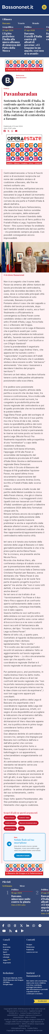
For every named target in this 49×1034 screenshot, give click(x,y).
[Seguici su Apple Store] (16, 931)
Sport (5, 952)
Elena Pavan (10, 818)
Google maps (8, 984)
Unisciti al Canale (22, 856)
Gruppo (29, 944)
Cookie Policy (32, 1028)
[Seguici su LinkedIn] (27, 926)
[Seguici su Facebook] (3, 926)
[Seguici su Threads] (15, 926)
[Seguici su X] (21, 926)
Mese (22, 885)
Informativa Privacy (18, 1028)
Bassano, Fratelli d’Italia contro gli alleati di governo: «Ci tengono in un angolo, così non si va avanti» (34, 43)
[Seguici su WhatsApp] (33, 926)
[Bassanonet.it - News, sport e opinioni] (24, 7)
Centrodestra (10, 823)
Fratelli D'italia (24, 818)
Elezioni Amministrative (28, 823)
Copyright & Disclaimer (15, 1030)
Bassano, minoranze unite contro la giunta (20, 898)
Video (7, 960)
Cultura (6, 949)
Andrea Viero (10, 828)
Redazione (30, 947)
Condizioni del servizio (34, 1030)
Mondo (35, 23)
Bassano (6, 23)
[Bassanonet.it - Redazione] (8, 80)
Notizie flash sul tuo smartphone (24, 841)
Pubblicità (30, 949)
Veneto (21, 23)
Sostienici (42, 1001)
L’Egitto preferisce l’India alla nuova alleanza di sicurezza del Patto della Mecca (11, 42)
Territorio (6, 954)
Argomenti (7, 963)
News (5, 944)
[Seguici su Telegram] (39, 926)
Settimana (7, 885)
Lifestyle (6, 957)
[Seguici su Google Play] (22, 931)
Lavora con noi (32, 952)
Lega (21, 828)
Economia (6, 947)
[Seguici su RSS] (10, 931)
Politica (6, 88)
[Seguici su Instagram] (9, 926)
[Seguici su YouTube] (4, 931)
